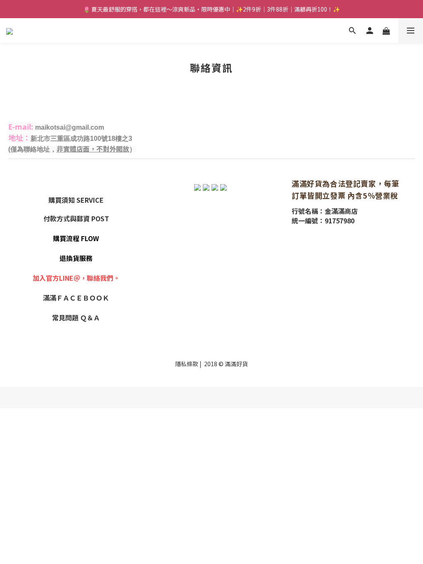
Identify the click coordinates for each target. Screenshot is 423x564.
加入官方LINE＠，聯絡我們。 (76, 278)
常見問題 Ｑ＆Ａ (76, 317)
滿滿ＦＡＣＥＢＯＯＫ (76, 298)
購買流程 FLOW (76, 238)
